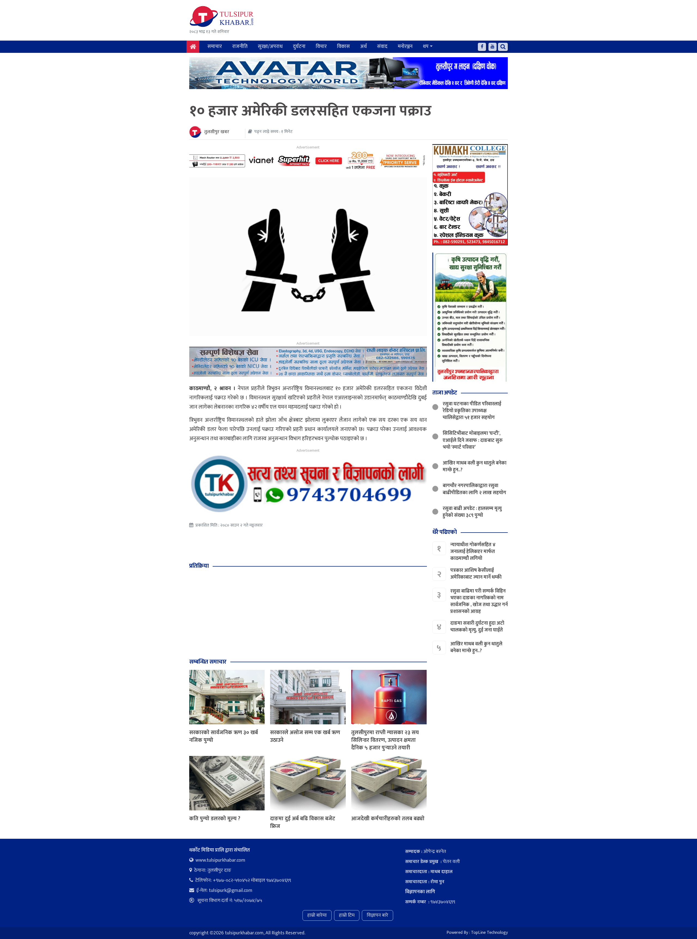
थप (426, 46)
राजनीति (239, 46)
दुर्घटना (299, 46)
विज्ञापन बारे (377, 915)
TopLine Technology (489, 932)
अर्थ (363, 46)
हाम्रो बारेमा (317, 915)
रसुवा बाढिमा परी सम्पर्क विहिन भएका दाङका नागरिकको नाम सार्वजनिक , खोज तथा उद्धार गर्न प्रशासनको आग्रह (479, 601)
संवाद (382, 46)
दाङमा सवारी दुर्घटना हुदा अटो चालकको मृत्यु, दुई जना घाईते (477, 626)
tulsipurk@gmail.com (230, 890)
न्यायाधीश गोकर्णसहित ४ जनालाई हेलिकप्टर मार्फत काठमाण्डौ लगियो (473, 552)
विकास (343, 46)
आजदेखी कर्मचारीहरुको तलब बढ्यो (387, 818)
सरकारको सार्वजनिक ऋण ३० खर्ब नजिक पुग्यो (223, 736)
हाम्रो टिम (346, 915)
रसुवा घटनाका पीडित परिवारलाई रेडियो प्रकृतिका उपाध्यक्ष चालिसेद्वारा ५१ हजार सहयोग (472, 411)
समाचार (214, 46)
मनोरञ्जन (405, 46)
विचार (321, 46)
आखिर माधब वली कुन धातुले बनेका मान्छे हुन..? (474, 466)
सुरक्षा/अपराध (270, 46)
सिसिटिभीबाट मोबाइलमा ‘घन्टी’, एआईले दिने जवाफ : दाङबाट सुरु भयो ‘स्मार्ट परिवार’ (473, 440)
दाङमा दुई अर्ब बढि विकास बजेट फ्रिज (302, 822)
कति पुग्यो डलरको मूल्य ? (214, 818)
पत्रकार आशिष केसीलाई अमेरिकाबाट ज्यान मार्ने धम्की (476, 573)
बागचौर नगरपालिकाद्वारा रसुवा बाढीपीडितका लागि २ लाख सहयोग (474, 489)
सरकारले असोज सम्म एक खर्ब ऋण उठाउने (305, 736)
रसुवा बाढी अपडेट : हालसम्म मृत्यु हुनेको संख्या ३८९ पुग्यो (472, 512)
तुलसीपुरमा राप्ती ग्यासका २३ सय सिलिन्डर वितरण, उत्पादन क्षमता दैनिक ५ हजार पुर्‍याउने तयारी (385, 740)
